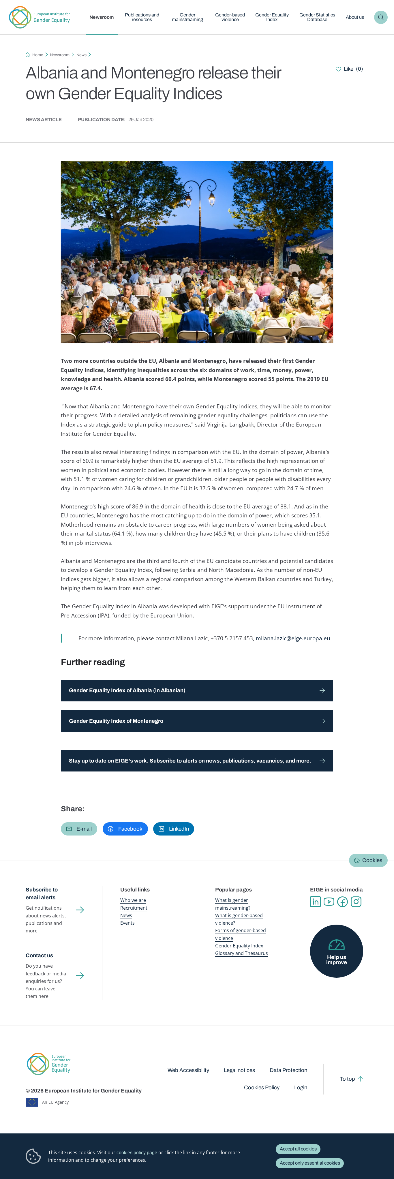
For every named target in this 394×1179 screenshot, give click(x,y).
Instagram (356, 901)
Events (127, 923)
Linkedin (315, 901)
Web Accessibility (188, 1070)
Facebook (342, 901)
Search (381, 17)
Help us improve (336, 960)
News (81, 55)
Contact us (39, 955)
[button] (79, 829)
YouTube (329, 901)
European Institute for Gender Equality (39, 17)
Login (300, 1087)
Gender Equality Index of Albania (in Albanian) (127, 690)
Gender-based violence (230, 17)
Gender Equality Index (272, 17)
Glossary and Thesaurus (241, 953)
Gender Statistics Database (317, 17)
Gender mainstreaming (187, 17)
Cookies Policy (261, 1087)
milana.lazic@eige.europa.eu (293, 638)
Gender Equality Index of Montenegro (116, 721)
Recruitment (133, 908)
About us (355, 17)
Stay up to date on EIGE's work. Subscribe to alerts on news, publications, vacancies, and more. (190, 761)
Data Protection (288, 1070)
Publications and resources (142, 17)
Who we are (133, 900)
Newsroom (101, 17)
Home (37, 55)
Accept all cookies (298, 1148)
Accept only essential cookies (310, 1163)
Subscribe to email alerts (42, 893)
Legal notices (239, 1070)
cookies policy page (137, 1152)
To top (347, 1079)
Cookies (372, 860)
